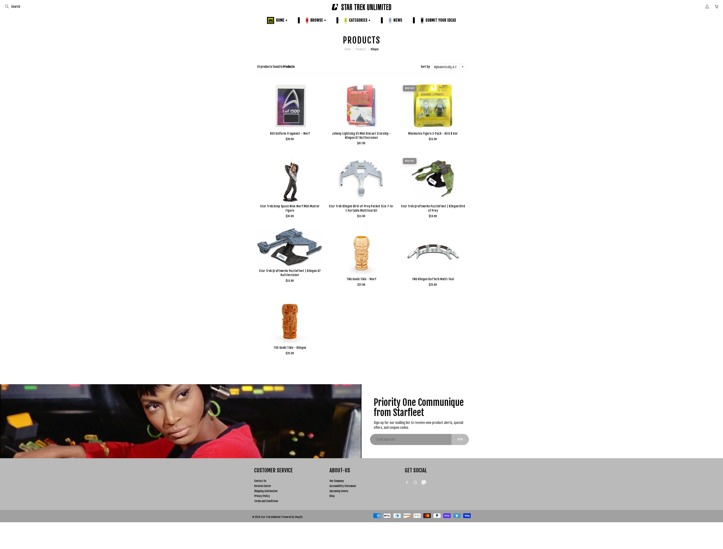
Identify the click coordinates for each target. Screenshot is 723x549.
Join (460, 439)
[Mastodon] (423, 482)
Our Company (336, 481)
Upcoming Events (338, 491)
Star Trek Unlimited (270, 516)
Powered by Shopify (292, 516)
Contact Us (260, 481)
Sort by (425, 67)
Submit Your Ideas (440, 20)
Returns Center (262, 486)
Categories (357, 20)
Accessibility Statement (342, 486)
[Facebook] (406, 482)
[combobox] (449, 66)
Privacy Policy (262, 496)
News (397, 20)
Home (279, 20)
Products (361, 49)
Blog (332, 496)
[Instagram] (415, 482)
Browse (316, 20)
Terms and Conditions (266, 501)
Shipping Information (266, 491)
